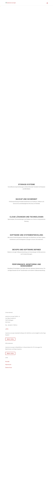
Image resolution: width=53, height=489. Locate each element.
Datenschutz (8, 367)
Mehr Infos (10, 339)
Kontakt (9, 299)
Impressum (8, 364)
